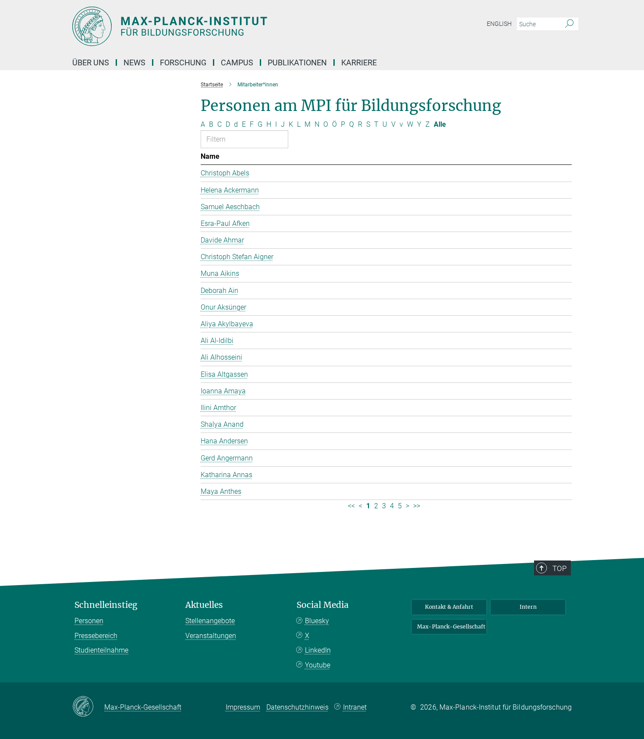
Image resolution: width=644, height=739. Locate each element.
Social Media (323, 605)
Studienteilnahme (101, 650)
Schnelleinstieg (106, 605)
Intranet (355, 707)
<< (351, 506)
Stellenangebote (210, 621)
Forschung (183, 62)
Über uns (90, 62)
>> (416, 506)
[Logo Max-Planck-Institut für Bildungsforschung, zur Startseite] (236, 26)
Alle (440, 124)
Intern (528, 606)
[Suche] (569, 24)
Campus (237, 62)
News (134, 62)
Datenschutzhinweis (297, 707)
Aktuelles (204, 605)
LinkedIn (318, 650)
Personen (88, 621)
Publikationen (297, 62)
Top (559, 568)
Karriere (359, 62)
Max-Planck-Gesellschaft (451, 626)
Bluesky (317, 621)
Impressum (243, 707)
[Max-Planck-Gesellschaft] (88, 707)
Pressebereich (95, 636)
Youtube (317, 665)
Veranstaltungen (210, 636)
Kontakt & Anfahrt (449, 606)
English (499, 23)
